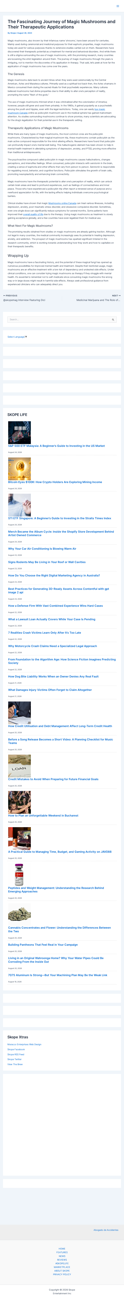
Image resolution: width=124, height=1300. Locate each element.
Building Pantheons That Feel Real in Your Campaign (43, 944)
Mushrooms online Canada (62, 203)
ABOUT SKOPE (62, 1270)
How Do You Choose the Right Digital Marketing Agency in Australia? (54, 575)
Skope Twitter (14, 1059)
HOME (62, 1248)
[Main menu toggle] (118, 6)
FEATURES (62, 1252)
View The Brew (15, 1064)
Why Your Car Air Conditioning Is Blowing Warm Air (42, 548)
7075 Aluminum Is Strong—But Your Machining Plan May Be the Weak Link (57, 975)
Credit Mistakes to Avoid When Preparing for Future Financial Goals (53, 779)
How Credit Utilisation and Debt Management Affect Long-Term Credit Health (60, 726)
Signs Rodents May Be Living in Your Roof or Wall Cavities (47, 562)
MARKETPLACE (62, 1267)
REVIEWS (62, 1259)
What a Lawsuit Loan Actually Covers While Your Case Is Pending (51, 619)
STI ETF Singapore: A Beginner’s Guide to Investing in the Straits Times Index (59, 518)
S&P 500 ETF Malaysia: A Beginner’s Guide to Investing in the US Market (56, 445)
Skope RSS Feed (15, 1054)
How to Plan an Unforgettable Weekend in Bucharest (43, 815)
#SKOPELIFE (62, 1263)
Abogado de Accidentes (106, 1230)
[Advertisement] (62, 1124)
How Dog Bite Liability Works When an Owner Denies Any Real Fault (53, 676)
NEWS (62, 1256)
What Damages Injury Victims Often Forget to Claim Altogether (50, 689)
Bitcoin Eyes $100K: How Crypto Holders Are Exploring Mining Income (55, 482)
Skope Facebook (16, 1049)
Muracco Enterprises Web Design (24, 1044)
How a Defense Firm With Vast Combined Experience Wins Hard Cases (55, 605)
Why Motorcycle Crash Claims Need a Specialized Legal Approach (52, 646)
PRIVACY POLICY (62, 1274)
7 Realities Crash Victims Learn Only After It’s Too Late (44, 632)
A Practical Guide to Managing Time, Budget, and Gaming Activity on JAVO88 (60, 851)
